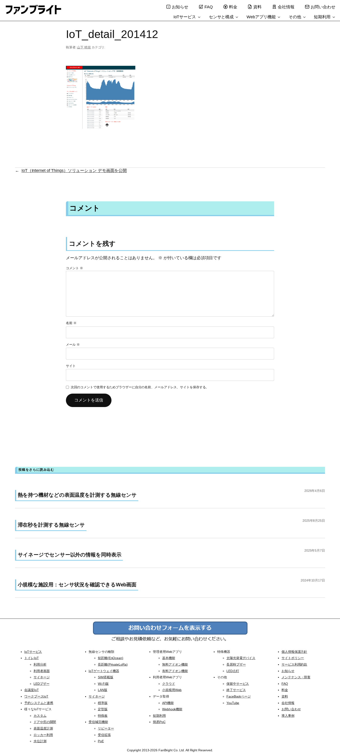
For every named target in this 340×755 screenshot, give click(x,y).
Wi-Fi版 (103, 684)
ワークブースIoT (36, 696)
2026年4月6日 (314, 491)
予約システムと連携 (38, 703)
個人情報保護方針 (294, 652)
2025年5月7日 (314, 550)
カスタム (40, 715)
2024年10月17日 (313, 580)
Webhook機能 (172, 709)
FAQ (208, 7)
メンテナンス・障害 (295, 677)
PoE (101, 741)
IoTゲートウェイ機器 (104, 671)
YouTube (232, 703)
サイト (71, 366)
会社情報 (286, 7)
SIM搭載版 (105, 677)
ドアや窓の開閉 (45, 722)
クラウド (168, 684)
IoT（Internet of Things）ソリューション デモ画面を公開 (74, 170)
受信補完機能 (98, 722)
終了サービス (236, 690)
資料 (257, 7)
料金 (233, 7)
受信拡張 (104, 735)
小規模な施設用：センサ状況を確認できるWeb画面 (77, 585)
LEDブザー (41, 684)
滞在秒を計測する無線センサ (51, 525)
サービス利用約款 (294, 664)
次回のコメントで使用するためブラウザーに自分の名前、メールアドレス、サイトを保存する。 (140, 387)
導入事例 (287, 715)
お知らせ (180, 7)
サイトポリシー (292, 658)
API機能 (168, 703)
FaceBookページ (238, 696)
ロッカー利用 (43, 735)
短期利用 (323, 17)
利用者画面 (42, 671)
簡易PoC (159, 722)
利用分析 (40, 664)
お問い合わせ (323, 7)
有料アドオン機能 (175, 671)
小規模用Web (172, 690)
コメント (74, 268)
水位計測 (40, 741)
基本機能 (168, 658)
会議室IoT (31, 690)
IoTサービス (185, 17)
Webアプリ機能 (262, 17)
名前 (71, 323)
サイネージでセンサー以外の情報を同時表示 (69, 555)
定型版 (103, 709)
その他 (295, 17)
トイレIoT (31, 658)
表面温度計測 (43, 728)
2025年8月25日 (314, 520)
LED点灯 (232, 671)
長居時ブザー (236, 664)
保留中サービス (237, 684)
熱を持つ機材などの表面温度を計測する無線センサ (77, 495)
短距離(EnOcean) (110, 658)
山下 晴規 (84, 47)
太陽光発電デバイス (240, 658)
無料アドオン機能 (175, 664)
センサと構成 (222, 17)
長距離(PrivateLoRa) (112, 664)
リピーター (106, 728)
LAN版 (102, 690)
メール (73, 344)
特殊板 (103, 715)
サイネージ (42, 677)
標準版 (103, 703)
